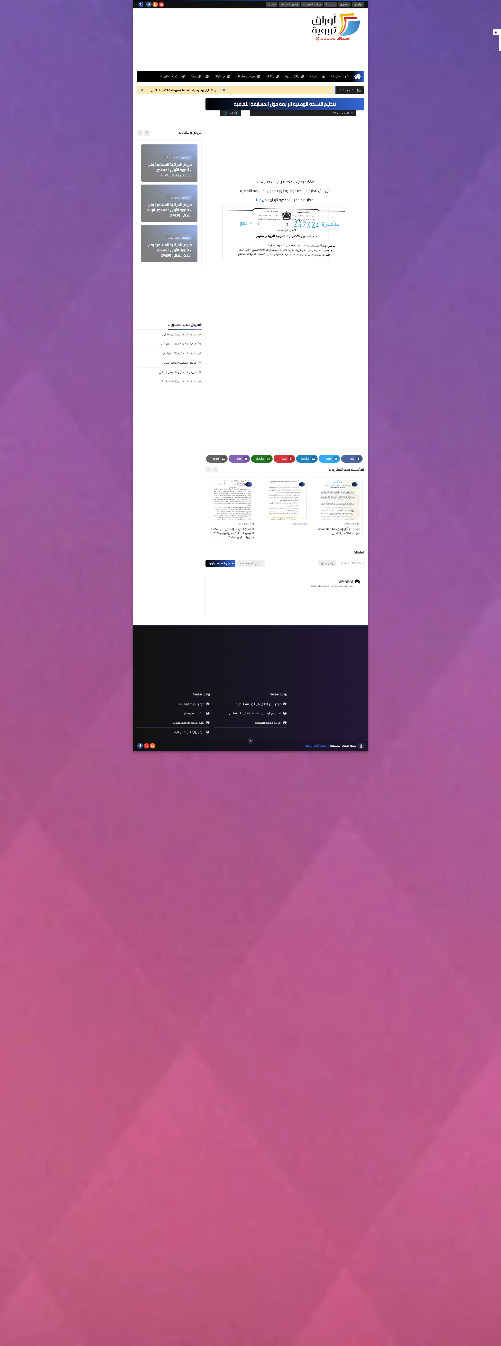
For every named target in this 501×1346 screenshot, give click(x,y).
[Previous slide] (147, 133)
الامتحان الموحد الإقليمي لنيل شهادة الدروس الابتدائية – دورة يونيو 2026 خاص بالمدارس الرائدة (146, 90)
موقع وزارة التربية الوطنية (189, 732)
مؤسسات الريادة (169, 76)
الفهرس (344, 4)
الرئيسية (358, 4)
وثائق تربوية (292, 76)
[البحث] (140, 4)
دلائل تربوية (197, 76)
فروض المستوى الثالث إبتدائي (178, 353)
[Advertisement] (208, 39)
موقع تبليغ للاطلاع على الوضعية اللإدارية (258, 704)
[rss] (155, 4)
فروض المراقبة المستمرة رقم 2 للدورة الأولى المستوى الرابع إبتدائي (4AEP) (169, 169)
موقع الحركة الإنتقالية (191, 704)
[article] (169, 163)
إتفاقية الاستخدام (289, 4)
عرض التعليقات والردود (219, 563)
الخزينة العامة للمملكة (268, 722)
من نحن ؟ (330, 4)
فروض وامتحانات (245, 76)
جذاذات (270, 76)
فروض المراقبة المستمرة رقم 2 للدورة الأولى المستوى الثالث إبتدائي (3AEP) (170, 209)
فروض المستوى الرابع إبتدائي (179, 362)
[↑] (250, 741)
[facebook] (149, 4)
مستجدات (337, 76)
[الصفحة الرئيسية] (357, 76)
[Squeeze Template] (361, 746)
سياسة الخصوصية (312, 4)
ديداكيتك (220, 76)
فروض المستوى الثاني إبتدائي (178, 343)
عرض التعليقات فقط (250, 563)
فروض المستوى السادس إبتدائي (177, 381)
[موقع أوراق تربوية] (335, 26)
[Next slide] (208, 469)
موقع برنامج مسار (194, 713)
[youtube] (161, 4)
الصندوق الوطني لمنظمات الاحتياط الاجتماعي (255, 713)
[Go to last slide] (215, 469)
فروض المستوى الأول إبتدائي (179, 334)
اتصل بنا (272, 4)
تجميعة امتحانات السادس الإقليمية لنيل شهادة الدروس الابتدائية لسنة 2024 (170, 250)
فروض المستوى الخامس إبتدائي (177, 372)
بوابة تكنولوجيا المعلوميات (188, 722)
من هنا (261, 199)
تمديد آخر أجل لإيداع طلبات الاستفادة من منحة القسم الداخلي (261, 90)
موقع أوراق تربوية (315, 746)
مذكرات (315, 76)
